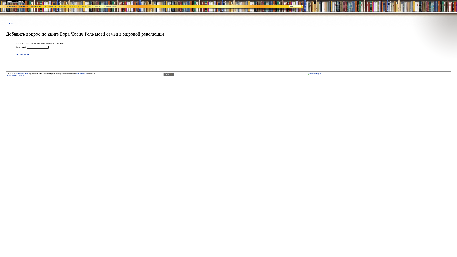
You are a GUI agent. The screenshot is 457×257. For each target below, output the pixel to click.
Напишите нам (11, 75)
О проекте (20, 75)
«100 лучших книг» (21, 73)
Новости (83, 6)
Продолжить (22, 54)
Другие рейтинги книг (94, 6)
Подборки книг (106, 6)
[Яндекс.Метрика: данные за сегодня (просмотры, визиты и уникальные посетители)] (314, 74)
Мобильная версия (15, 2)
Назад (11, 23)
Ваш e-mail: (21, 47)
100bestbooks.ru (81, 73)
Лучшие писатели (74, 6)
